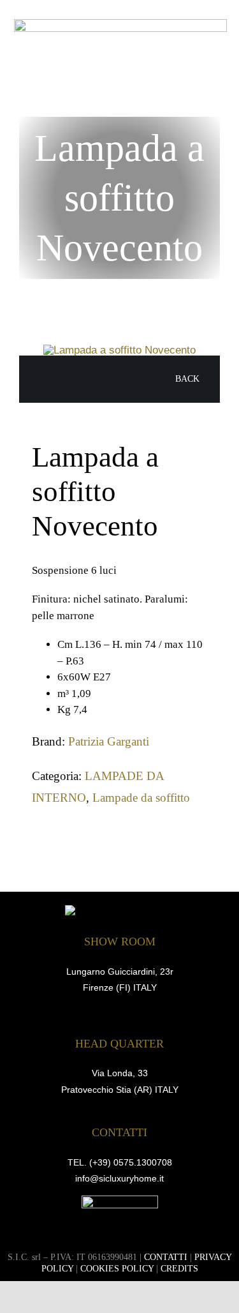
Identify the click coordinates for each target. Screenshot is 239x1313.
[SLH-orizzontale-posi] (120, 25)
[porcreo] (120, 1201)
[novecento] (119, 350)
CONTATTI (165, 1257)
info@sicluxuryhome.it (119, 1178)
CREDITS (179, 1268)
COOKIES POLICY (117, 1268)
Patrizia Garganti (108, 741)
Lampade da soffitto (141, 797)
